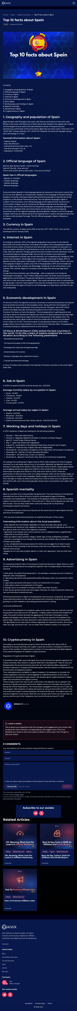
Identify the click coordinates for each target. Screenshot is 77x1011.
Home (5, 15)
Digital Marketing (24, 15)
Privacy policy (40, 1003)
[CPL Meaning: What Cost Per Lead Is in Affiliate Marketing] (20, 836)
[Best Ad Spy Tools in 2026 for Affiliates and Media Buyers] (57, 836)
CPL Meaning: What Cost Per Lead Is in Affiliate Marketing (18, 857)
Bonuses (5, 971)
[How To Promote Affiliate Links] (20, 881)
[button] (74, 3)
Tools (4, 964)
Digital (52, 851)
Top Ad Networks (8, 961)
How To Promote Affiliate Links (20, 901)
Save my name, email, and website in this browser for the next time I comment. (35, 781)
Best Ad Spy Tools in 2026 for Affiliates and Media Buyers (56, 857)
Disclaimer (29, 1003)
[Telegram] (35, 813)
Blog (13, 15)
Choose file (12, 786)
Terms (50, 1003)
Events (4, 968)
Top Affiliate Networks (9, 957)
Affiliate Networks (18, 851)
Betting (29, 851)
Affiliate (8, 851)
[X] (41, 813)
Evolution (5, 944)
